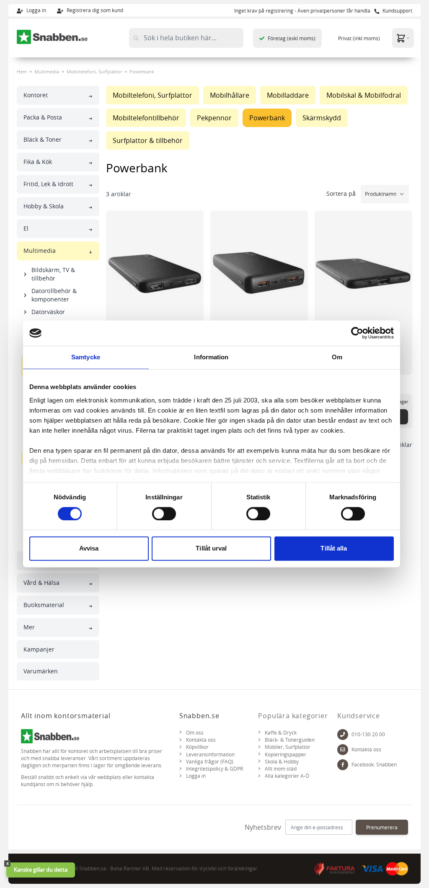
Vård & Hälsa (41, 583)
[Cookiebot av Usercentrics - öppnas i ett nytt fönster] (357, 333)
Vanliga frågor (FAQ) (209, 761)
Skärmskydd (321, 117)
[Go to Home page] (52, 37)
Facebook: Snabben (374, 764)
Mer (29, 627)
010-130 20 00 (368, 734)
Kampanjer (38, 649)
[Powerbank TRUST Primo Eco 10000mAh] (155, 273)
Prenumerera (382, 827)
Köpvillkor (197, 747)
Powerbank (267, 117)
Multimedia (46, 71)
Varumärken (40, 671)
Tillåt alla (333, 548)
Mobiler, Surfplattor (287, 747)
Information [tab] (211, 357)
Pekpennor (214, 117)
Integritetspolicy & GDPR (214, 769)
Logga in (35, 10)
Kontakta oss (201, 740)
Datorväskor (48, 312)
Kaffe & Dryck (281, 733)
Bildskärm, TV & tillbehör (53, 274)
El (25, 228)
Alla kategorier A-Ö (287, 776)
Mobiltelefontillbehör (146, 117)
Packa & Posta (42, 117)
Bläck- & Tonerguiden (290, 740)
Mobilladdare (288, 95)
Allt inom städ (281, 769)
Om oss (195, 733)
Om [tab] (337, 357)
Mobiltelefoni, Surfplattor (94, 71)
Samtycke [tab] (85, 357)
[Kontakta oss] (342, 749)
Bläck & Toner (42, 139)
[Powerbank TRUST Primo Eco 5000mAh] (363, 273)
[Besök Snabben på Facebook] (342, 764)
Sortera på (341, 193)
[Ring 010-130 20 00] (342, 734)
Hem (22, 71)
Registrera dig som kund (94, 10)
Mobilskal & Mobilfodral (363, 95)
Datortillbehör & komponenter (54, 295)
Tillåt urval (211, 548)
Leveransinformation (210, 754)
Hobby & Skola (43, 206)
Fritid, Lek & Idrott (48, 184)
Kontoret (35, 95)
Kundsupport (396, 10)
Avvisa (89, 548)
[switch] (164, 513)
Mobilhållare (229, 95)
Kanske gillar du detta (40, 869)
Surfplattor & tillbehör (148, 140)
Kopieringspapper (285, 754)
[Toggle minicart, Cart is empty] (403, 38)
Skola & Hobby (282, 761)
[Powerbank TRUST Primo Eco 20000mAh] (259, 273)
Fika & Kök (37, 162)
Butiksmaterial (43, 605)
